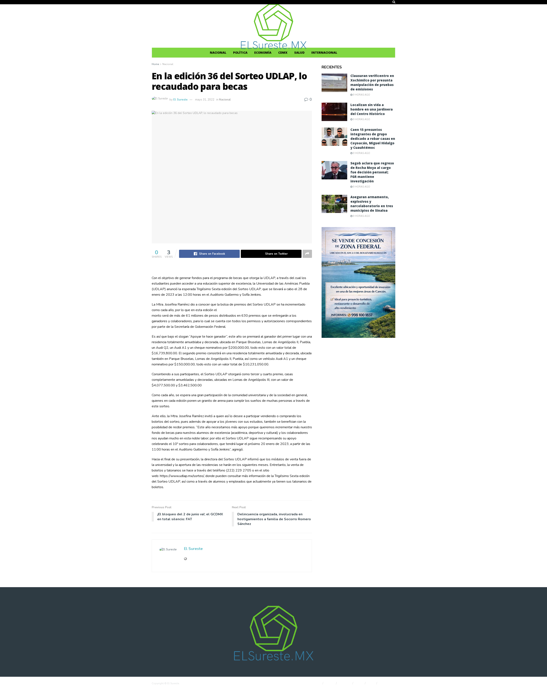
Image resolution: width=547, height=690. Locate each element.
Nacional (218, 52)
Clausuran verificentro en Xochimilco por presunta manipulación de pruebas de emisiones (372, 82)
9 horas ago (361, 94)
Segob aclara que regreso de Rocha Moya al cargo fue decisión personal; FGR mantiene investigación (372, 172)
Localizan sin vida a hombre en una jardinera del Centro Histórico (371, 109)
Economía (262, 52)
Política (240, 52)
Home (155, 64)
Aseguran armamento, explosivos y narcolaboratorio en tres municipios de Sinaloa (371, 204)
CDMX (282, 52)
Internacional (324, 52)
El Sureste (180, 100)
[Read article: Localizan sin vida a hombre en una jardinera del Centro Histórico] (334, 112)
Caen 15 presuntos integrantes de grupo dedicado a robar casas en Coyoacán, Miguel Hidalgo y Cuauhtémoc (372, 138)
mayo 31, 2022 (204, 100)
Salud (299, 52)
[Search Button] (394, 2)
